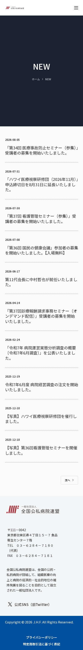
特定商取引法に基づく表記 (41, 644)
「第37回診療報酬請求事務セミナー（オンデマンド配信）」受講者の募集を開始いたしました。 (41, 316)
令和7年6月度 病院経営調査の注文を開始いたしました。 (41, 387)
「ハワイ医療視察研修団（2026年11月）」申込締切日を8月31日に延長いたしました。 (41, 184)
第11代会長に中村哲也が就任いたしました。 (41, 281)
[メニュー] (76, 8)
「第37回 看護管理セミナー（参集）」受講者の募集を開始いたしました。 (40, 218)
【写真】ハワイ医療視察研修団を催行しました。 (41, 418)
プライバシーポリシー (41, 637)
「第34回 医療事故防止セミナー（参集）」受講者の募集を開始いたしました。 (41, 150)
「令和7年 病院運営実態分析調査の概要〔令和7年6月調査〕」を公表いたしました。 (40, 353)
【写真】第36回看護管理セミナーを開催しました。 (41, 450)
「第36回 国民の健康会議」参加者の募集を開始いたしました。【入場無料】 (41, 250)
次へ (67, 480)
